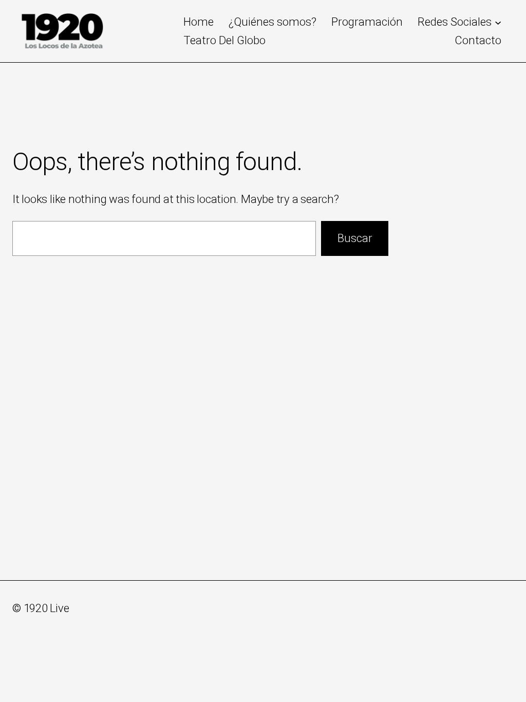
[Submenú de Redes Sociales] (498, 22)
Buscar (354, 238)
